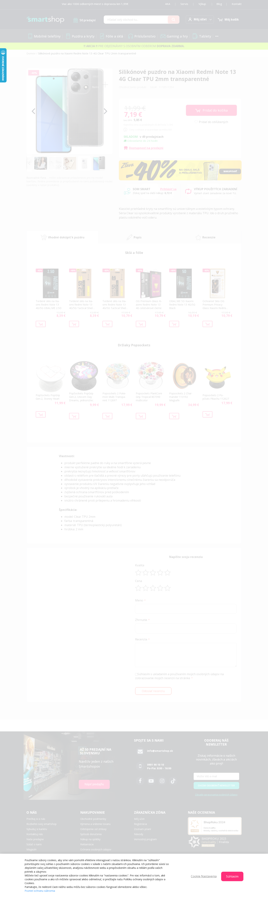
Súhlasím (232, 876)
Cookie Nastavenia (204, 876)
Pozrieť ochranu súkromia (40, 890)
